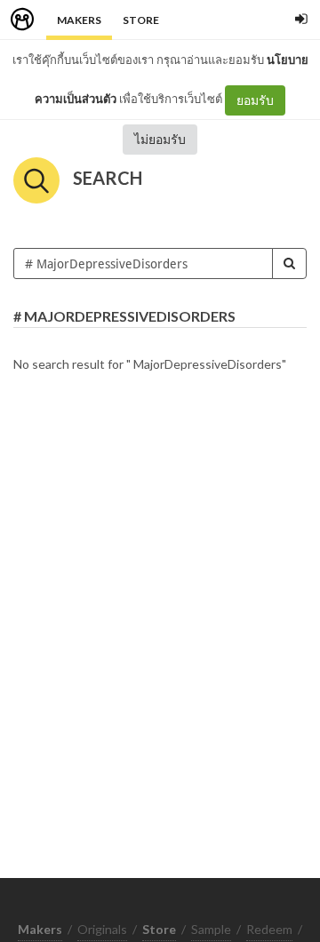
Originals (102, 929)
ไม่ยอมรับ (160, 139)
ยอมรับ (255, 100)
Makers (79, 20)
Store (141, 20)
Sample (211, 929)
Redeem (269, 929)
